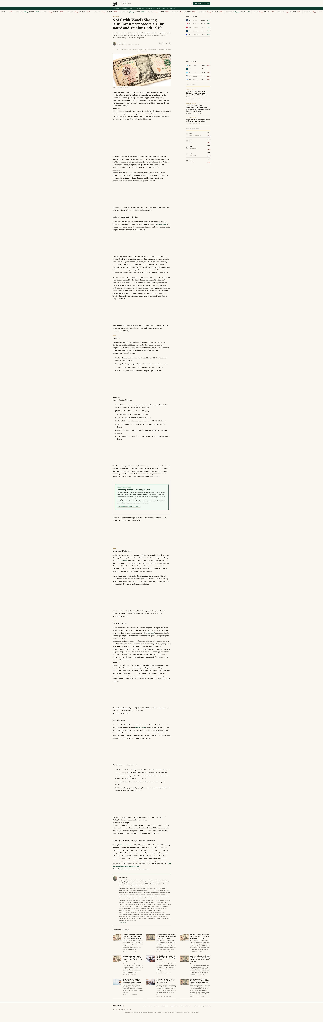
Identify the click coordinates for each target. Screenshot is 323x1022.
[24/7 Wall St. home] (115, 3)
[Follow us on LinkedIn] (119, 1009)
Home (144, 1006)
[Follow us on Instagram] (125, 1009)
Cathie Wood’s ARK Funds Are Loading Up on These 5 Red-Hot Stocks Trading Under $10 (133, 936)
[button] (191, 4)
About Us (150, 1006)
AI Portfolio (171, 8)
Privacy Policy (188, 1006)
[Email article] (166, 43)
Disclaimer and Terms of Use (177, 1006)
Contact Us (156, 1006)
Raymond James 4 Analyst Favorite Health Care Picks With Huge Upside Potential (132, 981)
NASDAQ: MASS (140, 727)
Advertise (208, 1006)
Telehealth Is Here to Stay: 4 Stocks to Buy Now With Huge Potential (166, 958)
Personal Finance (127, 8)
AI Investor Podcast (202, 3)
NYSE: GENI (150, 633)
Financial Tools (164, 1006)
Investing (116, 8)
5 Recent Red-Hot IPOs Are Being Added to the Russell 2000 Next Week (165, 981)
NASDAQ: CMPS (122, 560)
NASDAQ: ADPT (161, 224)
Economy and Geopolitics (155, 8)
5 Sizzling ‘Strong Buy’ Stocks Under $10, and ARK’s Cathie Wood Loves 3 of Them (199, 936)
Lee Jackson (122, 43)
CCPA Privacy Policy (199, 1006)
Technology (140, 8)
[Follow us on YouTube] (122, 1009)
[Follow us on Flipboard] (130, 1009)
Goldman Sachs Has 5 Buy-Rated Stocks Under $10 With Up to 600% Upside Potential (199, 981)
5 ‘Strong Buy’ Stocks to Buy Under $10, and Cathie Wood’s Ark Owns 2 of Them (166, 936)
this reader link (125, 845)
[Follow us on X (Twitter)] (116, 1009)
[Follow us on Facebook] (113, 1009)
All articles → (123, 922)
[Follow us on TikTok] (128, 1009)
